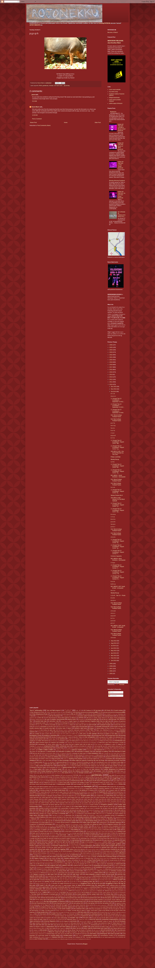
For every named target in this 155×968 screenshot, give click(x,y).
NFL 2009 (117, 829)
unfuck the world (94, 919)
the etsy (100, 896)
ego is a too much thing (45, 760)
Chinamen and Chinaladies (58, 742)
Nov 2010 (114, 389)
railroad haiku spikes (44, 849)
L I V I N (45, 806)
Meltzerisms (48, 819)
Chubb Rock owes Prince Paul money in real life (111, 742)
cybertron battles (77, 750)
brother (122, 733)
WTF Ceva (78, 935)
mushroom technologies (45, 824)
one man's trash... (58, 85)
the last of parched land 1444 (40, 903)
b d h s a (113, 584)
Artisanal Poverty (120, 723)
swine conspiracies (118, 889)
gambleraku (45, 85)
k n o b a (113, 514)
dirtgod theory (62, 755)
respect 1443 (56, 856)
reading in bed (118, 851)
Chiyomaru (70, 742)
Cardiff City (70, 739)
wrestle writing (55, 935)
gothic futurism (90, 779)
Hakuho (46, 782)
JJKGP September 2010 (61, 802)
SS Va (79, 881)
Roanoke (81, 858)
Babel (71, 724)
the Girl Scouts (67, 899)
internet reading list (119, 793)
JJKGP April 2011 (46, 797)
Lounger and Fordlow (52, 813)
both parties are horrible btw (70, 733)
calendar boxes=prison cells (38, 739)
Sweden (109, 889)
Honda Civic (113, 786)
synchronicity (52, 890)
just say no (105, 802)
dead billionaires (42, 751)
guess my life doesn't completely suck (100, 780)
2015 (111, 372)
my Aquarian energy (77, 824)
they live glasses (115, 908)
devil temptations (93, 753)
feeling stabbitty (113, 765)
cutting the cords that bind (62, 749)
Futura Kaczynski (66, 775)
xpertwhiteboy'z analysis (90, 935)
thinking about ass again (58, 912)
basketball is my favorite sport (48, 726)
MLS (102, 820)
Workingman (103, 933)
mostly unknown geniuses (63, 822)
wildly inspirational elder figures (38, 932)
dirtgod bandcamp (114, 97)
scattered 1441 (42, 865)
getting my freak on (66, 777)
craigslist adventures (79, 748)
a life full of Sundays (54, 716)
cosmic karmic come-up (113, 746)
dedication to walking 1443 (103, 751)
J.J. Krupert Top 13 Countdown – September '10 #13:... (117, 405)
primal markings (46, 845)
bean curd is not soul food (79, 726)
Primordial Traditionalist (59, 845)
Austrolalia (52, 724)
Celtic (116, 739)
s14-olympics (118, 862)
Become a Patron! (113, 32)
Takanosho (92, 890)
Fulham (48, 775)
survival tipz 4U (50, 889)
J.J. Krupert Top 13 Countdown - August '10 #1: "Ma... (117, 442)
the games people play (54, 899)
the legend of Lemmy (120, 903)
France (122, 771)
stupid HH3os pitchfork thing (86, 885)
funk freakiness (56, 775)
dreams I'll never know (112, 757)
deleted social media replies (49, 753)
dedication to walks (119, 751)
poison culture (107, 842)
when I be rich (77, 928)
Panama (82, 836)
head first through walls (49, 784)
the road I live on (80, 907)
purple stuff (87, 847)
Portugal (97, 844)
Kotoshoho (79, 804)
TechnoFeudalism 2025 (74, 892)
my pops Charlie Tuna (84, 826)
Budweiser (113, 111)
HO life (63, 786)
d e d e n (113, 600)
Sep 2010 (114, 641)
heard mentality (77, 784)
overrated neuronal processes (69, 836)
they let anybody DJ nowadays (100, 908)
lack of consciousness (91, 806)
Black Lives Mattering (102, 730)
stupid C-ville (44, 885)
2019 (111, 362)
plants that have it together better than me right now (53, 842)
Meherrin (33, 819)
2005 (111, 673)
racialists (32, 849)
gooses (82, 779)
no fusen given (68, 831)
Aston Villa (39, 724)
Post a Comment (37, 119)
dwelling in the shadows (76, 758)
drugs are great (55, 758)
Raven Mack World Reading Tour (52, 851)
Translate (121, 684)
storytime (55, 883)
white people (43, 930)
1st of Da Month (66, 712)
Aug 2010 (114, 643)
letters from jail (108, 808)
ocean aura (76, 833)
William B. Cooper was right (56, 932)
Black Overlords (114, 730)
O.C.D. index (55, 833)
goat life (107, 777)
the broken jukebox (80, 894)
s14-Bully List (77, 862)
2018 (111, 364)
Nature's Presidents (109, 827)
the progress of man (45, 907)
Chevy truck (109, 740)
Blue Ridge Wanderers (78, 731)
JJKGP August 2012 (72, 797)
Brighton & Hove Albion (111, 733)
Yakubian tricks (56, 937)
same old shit (74, 863)
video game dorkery (75, 923)
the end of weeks (92, 896)
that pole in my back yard (50, 894)
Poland (116, 842)
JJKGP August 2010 (59, 797)
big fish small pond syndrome (77, 730)
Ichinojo (95, 792)
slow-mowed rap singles (69, 876)
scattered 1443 (65, 865)
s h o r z (113, 613)
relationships (75, 855)
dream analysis (98, 757)
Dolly (107, 755)
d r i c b (113, 393)
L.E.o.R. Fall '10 (54, 806)
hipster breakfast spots (45, 786)
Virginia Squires (116, 923)
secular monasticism (86, 867)
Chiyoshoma (86, 742)
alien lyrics (89, 717)
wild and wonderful (105, 930)
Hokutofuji (69, 786)
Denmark (69, 753)
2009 (111, 663)
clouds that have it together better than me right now (79, 744)
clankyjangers (41, 744)
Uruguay (65, 921)
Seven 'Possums (35, 870)
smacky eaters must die (85, 876)
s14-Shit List (38, 863)
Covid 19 (69, 748)
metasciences (88, 819)
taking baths (115, 890)
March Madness (41, 817)
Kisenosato (45, 804)
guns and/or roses (118, 780)
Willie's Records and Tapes (109, 932)
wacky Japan (64, 924)
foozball (65, 771)
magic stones (33, 815)
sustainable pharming (76, 889)
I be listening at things (43, 790)
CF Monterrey (54, 740)
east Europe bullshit (91, 758)
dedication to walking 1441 (66, 751)
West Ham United (50, 928)
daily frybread (98, 750)
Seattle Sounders (74, 867)
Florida (47, 769)
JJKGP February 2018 (35, 799)
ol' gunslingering (121, 833)
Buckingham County (35, 735)
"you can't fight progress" (54, 710)
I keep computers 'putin (111, 790)
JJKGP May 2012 (99, 801)
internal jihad (107, 794)
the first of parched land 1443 (71, 898)
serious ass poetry (88, 869)
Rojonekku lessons (34, 860)
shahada (72, 870)
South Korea (85, 879)
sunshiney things (95, 887)
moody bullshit (45, 822)
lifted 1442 (42, 810)
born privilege (35, 733)
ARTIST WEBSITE (35, 25)
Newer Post (33, 122)
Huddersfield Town (73, 788)
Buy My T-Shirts (78, 737)
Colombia (32, 746)
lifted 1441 (33, 810)
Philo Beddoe (120, 838)
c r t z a (113, 517)
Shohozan (43, 872)
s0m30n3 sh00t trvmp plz (37, 862)
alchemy (81, 717)
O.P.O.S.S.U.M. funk (66, 833)
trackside (117, 915)
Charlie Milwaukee (84, 740)
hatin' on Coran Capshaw (116, 782)
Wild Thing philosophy (120, 930)
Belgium (92, 728)
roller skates (68, 860)
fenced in (34, 767)
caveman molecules (107, 739)
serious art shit (77, 869)
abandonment (109, 716)
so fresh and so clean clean (37, 878)
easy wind (101, 758)
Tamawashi (32, 892)
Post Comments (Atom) (44, 125)
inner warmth (91, 793)
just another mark (86, 802)
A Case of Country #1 (41, 716)
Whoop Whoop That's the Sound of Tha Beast (79, 930)
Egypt (55, 760)
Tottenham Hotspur (59, 915)
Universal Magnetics (50, 921)
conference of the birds (79, 746)
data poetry (32, 751)
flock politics (38, 769)
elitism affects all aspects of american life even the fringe (88, 760)
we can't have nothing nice (65, 926)
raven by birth (36, 851)
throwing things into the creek (107, 912)
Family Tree (49, 765)
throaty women (93, 912)
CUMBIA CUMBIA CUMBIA (45, 750)
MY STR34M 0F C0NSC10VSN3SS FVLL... (121, 214)
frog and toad (95, 772)
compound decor (49, 746)
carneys (77, 739)
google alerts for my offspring (58, 779)
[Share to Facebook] (62, 83)
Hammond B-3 (53, 782)
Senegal (39, 869)
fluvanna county (56, 769)
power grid (104, 844)
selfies (31, 869)
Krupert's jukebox (107, 804)
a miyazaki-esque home (69, 716)
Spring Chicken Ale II (117, 495)
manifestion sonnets (109, 815)
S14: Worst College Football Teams (116, 415)
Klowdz (64, 804)
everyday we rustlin (88, 762)
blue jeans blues (66, 731)
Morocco (53, 822)
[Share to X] (60, 83)
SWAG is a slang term (90, 889)
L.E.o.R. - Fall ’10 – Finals (118, 595)
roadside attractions (69, 858)
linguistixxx (97, 810)
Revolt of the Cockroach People (107, 856)
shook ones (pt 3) (52, 872)
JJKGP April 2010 (34, 797)
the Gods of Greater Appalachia (81, 899)
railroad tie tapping (59, 849)
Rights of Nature (39, 858)
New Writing (74, 829)
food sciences (96, 769)
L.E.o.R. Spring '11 (66, 806)
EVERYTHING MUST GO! (36, 764)
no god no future (78, 831)
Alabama (73, 717)
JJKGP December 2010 (87, 797)
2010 (111, 384)
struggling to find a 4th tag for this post (91, 883)
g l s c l (113, 623)
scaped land (119, 863)
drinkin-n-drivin (45, 758)
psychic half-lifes (41, 847)
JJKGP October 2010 (46, 802)
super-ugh (105, 887)
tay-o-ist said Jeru (54, 892)
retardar (94, 856)
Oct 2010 (113, 391)
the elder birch (82, 896)
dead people (51, 751)
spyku (65, 881)
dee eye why (36, 753)
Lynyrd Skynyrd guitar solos (91, 813)
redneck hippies (59, 855)
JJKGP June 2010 (111, 799)
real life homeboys (41, 853)
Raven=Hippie (87, 851)
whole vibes (63, 930)
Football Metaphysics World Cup (50, 771)
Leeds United (89, 808)
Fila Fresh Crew (79, 767)
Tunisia (122, 917)
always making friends (37, 719)
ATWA (40, 85)
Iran (65, 795)
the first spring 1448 (41, 899)
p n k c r (113, 526)
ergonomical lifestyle (61, 762)
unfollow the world (82, 919)
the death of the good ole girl (46, 896)
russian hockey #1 (114, 860)
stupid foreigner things (69, 885)
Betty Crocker (63, 730)
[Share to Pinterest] (64, 83)
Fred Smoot (57, 772)
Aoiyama (116, 721)
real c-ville (32, 853)
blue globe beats (55, 731)
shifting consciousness (103, 870)
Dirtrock (71, 755)
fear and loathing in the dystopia (80, 765)
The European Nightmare (110, 896)
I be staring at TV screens (86, 790)
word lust (84, 933)
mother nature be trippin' (89, 822)
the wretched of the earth (81, 908)
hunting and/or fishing (91, 788)
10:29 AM (35, 115)
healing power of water (63, 784)
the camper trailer (94, 894)
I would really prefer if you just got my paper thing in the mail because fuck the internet (62, 792)
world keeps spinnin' (43, 935)
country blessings (48, 748)
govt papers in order (103, 779)
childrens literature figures (42, 742)
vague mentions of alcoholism (39, 923)
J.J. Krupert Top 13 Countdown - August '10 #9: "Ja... (117, 546)
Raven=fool (77, 851)
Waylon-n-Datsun (40, 926)
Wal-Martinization (95, 924)
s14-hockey (110, 862)
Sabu (66, 863)
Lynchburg (79, 813)
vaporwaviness (53, 923)
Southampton (94, 879)
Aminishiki (81, 719)
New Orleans (66, 829)
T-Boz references (61, 890)
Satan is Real (100, 863)
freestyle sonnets (84, 773)
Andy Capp (64, 721)
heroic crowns (106, 784)
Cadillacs (110, 737)
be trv (69, 726)
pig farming (66, 85)
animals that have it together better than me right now (95, 721)
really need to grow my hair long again (90, 853)
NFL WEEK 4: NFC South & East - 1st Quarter (118, 626)
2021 (111, 357)
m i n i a (113, 590)
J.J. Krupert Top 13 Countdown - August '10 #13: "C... (117, 577)
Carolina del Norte (86, 739)
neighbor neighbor (120, 827)
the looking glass (35, 905)
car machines (61, 739)
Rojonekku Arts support (117, 858)
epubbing (52, 762)
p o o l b (113, 521)
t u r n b (113, 487)
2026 (111, 345)
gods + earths (33, 779)
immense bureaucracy (117, 792)
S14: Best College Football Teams (116, 419)
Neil (32, 829)
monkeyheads (35, 822)
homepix (51, 85)
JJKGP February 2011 (117, 797)
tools (37, 915)
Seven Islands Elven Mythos (49, 870)
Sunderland (85, 887)
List (102, 810)
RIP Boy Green (51, 858)
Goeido (41, 779)
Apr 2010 (114, 653)
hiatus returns (33, 786)
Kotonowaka (71, 804)
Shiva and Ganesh (34, 872)
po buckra (98, 842)
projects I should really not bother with (106, 845)
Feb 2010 (114, 658)
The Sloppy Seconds (93, 907)
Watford (32, 926)
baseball (36, 726)
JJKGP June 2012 (39, 801)
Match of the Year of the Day (66, 817)
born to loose (45, 733)
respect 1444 (66, 856)
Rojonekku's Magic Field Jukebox (52, 860)
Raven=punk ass (107, 851)
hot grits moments (56, 788)
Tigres (31, 914)
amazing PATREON (104, 23)
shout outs (89, 872)
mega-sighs (109, 817)
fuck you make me (39, 775)
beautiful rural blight (118, 726)
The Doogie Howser (71, 896)
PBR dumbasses (114, 836)
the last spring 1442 (77, 903)
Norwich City (112, 831)
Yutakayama (81, 939)
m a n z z (113, 396)
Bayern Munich (62, 726)
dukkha (65, 758)
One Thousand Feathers (77, 835)
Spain (31, 881)
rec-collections (120, 853)
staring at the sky (89, 881)
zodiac (87, 939)
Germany (56, 777)
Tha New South (35, 894)
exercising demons (64, 764)
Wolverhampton (121, 932)
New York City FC (85, 829)
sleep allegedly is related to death (95, 874)
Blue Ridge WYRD (90, 731)
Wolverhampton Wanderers (37, 933)
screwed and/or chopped (52, 867)
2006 (111, 671)
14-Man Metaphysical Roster (37, 712)
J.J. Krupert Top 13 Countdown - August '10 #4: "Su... (117, 471)
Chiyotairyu (93, 742)
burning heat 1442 (113, 735)
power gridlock (116, 844)
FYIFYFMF (75, 775)
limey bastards (89, 810)
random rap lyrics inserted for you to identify (112, 849)
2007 (111, 668)
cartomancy (96, 739)
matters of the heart (98, 817)
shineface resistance (117, 871)
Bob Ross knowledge (102, 731)
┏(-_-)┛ (78, 710)
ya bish (42, 937)
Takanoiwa (85, 890)
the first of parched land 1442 (51, 898)
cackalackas (102, 737)
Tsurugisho (116, 917)
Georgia (50, 777)
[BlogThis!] (58, 83)
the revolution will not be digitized (63, 907)
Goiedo (47, 779)
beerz (69, 728)
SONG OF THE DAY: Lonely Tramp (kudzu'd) (120, 165)
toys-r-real (94, 916)
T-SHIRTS (70, 890)
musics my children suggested (62, 824)
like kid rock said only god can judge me (73, 810)
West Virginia (61, 928)
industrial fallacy (79, 794)
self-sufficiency (119, 867)
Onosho (114, 835)
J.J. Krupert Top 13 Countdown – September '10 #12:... (117, 400)
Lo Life (90, 812)
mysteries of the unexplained (110, 826)
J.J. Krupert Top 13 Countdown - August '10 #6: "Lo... (117, 505)
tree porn (85, 917)
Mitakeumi (81, 820)
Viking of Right (87, 923)
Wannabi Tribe (106, 924)
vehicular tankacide (63, 923)
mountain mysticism (115, 822)
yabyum (48, 937)
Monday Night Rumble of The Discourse (115, 820)
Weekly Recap (115, 459)
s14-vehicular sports (58, 863)
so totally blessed (52, 878)
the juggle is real (38, 901)
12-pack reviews (118, 710)
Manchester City (69, 815)
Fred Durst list (47, 772)
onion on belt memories (93, 835)
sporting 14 (47, 881)
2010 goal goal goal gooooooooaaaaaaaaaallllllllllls (112, 712)
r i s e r (113, 433)
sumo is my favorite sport (60, 887)
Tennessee (94, 892)
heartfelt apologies (96, 784)
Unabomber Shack (71, 919)
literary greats (109, 810)
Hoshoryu (48, 788)
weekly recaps (105, 926)
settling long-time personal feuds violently (114, 869)
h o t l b (113, 581)
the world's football (65, 908)
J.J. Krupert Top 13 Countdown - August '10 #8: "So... (117, 541)
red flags (36, 855)
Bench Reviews (110, 728)
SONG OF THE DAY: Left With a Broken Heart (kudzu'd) (121, 127)
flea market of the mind (118, 767)
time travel (43, 914)
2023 (111, 352)
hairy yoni (38, 782)
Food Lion (85, 769)
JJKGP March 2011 (52, 801)
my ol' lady (72, 826)
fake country (39, 765)
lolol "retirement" (115, 812)
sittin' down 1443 (78, 874)
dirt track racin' (38, 755)
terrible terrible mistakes (105, 892)
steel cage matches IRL (112, 881)
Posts (111, 692)
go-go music (99, 777)
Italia (75, 795)
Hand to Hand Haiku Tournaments (68, 782)
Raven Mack (35, 107)
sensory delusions (48, 869)
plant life (117, 840)
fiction (59, 767)
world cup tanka (115, 933)
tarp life (39, 892)
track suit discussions (106, 915)
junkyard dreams (75, 802)
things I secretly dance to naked (76, 910)
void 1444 (47, 925)
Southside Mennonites (105, 879)
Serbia (69, 869)
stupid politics (102, 885)
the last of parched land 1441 (77, 901)
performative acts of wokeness (88, 838)
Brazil (101, 733)
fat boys (68, 765)
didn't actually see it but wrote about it (110, 753)
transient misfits (40, 917)
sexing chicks (63, 871)
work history (93, 933)
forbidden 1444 (112, 771)
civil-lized (32, 744)
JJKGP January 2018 (63, 799)
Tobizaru (64, 914)
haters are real (104, 782)
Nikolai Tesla (43, 831)
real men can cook (62, 853)
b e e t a (113, 519)
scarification (33, 865)
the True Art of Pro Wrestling (49, 908)
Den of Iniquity (61, 753)
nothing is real (121, 831)
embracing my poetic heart (115, 760)
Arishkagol (65, 723)
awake (59, 724)
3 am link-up (58, 714)
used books (73, 921)
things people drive (42, 912)
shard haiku (79, 871)
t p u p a (113, 524)
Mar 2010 (114, 655)
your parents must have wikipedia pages (58, 939)
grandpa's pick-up (39, 780)
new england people (55, 829)
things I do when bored (47, 910)
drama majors (87, 757)
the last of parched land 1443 (117, 901)
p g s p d (113, 435)
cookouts (89, 746)
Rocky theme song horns (103, 858)
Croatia (114, 748)
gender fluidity (120, 775)
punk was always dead (54, 847)
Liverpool (37, 812)
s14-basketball (58, 862)
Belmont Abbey (100, 728)
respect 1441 (35, 856)
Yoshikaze (77, 937)
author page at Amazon (115, 103)
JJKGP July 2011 (88, 799)
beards (92, 726)
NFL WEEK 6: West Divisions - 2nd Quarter (118, 559)
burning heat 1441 (99, 735)
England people (38, 762)
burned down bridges (85, 735)
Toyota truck (84, 916)
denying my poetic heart (79, 753)
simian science (98, 872)
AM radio (47, 719)
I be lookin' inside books (58, 790)
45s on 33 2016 (97, 714)
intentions (98, 793)
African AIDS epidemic (63, 717)
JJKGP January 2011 (49, 799)
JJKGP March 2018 (64, 801)
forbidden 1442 (88, 771)
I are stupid (115, 788)
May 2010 (114, 650)
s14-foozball (101, 862)
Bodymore (112, 731)
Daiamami (89, 749)
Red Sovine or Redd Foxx (46, 855)
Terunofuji (115, 892)
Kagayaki (112, 802)
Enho (46, 762)
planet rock (98, 840)
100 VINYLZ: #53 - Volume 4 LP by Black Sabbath (118, 499)
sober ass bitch (63, 878)
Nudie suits (35, 833)
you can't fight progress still (107, 937)
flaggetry (106, 767)
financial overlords (90, 767)
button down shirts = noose (65, 737)
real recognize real (73, 853)
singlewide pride (121, 872)
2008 (111, 666)
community (39, 746)
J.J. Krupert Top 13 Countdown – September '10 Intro (117, 411)
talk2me (122, 890)
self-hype (108, 867)
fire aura (99, 767)
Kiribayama (37, 804)
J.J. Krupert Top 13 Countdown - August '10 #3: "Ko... (117, 466)
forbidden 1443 (100, 771)
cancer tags (52, 739)
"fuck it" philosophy (36, 710)
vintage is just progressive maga (102, 923)
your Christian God (40, 939)
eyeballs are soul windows (79, 764)
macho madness (119, 813)
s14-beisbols (69, 862)
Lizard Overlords (81, 812)
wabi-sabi (55, 924)
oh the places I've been (88, 833)
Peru (114, 838)
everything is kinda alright (117, 762)
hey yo (115, 784)
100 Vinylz (107, 710)
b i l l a (112, 618)
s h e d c (113, 537)
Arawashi (51, 723)
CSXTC (33, 749)
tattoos (45, 892)
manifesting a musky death (95, 815)
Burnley (54, 737)
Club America (98, 744)
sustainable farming (63, 889)
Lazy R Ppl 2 (111, 806)
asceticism (32, 724)
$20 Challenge (87, 710)
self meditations (97, 867)
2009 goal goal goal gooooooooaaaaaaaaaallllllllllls (85, 712)
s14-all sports (49, 862)
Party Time (88, 836)
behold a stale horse (81, 728)
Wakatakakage (85, 924)
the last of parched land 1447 (60, 903)
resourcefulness (121, 855)
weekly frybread (95, 926)
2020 (111, 359)
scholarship (96, 865)
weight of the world (116, 926)
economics (109, 758)
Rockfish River (90, 858)
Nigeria (36, 831)
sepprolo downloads (60, 869)
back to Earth (92, 724)
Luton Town (71, 813)
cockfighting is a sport (109, 744)
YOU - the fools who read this (90, 937)
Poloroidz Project (45, 844)
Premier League (34, 845)
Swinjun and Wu (34, 890)
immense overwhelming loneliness (38, 793)
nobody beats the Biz (91, 831)
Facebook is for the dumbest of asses (100, 764)
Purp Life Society (77, 847)
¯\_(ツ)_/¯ (68, 710)
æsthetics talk (33, 717)
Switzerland (44, 890)
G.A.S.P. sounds (85, 775)
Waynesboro (50, 926)
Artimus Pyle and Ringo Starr (105, 723)
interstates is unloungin (46, 795)
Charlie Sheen (94, 740)
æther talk (40, 717)
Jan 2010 (114, 660)
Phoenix (38, 840)
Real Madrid (52, 853)
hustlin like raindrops (104, 788)
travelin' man (74, 917)
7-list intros (120, 714)
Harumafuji (95, 782)
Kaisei (117, 802)
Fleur (31, 769)
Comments (113, 695)
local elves (97, 812)
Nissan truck (57, 831)
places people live (87, 840)
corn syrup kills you (99, 746)
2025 (111, 347)
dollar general (99, 755)
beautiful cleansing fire (103, 726)
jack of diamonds (98, 795)
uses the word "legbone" (86, 921)
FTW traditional (117, 772)
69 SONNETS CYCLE (110, 714)
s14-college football (89, 862)
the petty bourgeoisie (101, 905)
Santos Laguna (91, 863)
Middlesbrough (120, 819)
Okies (113, 833)
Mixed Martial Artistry (92, 821)
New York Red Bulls (96, 829)
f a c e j (113, 428)
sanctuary (82, 863)
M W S (103, 813)
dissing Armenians (89, 755)
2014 (111, 374)
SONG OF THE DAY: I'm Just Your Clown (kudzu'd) (121, 195)
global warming (89, 777)
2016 (111, 369)
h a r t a (113, 430)
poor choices (56, 844)
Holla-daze (77, 786)
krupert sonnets (94, 804)
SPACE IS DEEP (118, 879)
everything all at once (101, 762)
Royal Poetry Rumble (94, 860)
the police (111, 905)
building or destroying (50, 735)
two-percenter (52, 919)
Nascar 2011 (63, 827)
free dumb (65, 773)
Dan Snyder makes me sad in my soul (114, 749)
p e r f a (113, 423)
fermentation (52, 767)
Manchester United (81, 815)
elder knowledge (64, 760)
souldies (77, 879)
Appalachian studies (40, 723)
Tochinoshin (71, 914)
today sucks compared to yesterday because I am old (92, 914)
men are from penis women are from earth (64, 819)
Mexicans (110, 819)
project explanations (87, 845)
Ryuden (123, 860)
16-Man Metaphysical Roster (53, 712)
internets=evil (33, 795)
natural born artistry (96, 827)
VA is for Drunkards (120, 921)
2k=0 (52, 714)
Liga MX (59, 810)
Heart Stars (86, 784)
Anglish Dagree (73, 721)
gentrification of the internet (37, 777)
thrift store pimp (82, 912)
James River (109, 795)
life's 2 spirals (119, 808)
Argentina (57, 723)
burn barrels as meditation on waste (68, 735)
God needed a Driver (117, 777)
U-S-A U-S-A (61, 919)
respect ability (87, 856)
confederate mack (64, 746)
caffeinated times (119, 737)
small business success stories (101, 876)
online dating (107, 835)
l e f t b (112, 462)
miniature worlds (70, 821)
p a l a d (113, 620)
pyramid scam (106, 847)
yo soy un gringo (68, 937)
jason (33, 94)
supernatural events (116, 887)
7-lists (31, 716)
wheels (68, 928)
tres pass (94, 917)
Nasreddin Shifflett (73, 827)
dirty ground (79, 755)
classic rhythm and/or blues (55, 744)
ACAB (122, 716)
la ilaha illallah (78, 806)
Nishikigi (50, 831)
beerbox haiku (61, 728)
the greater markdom (97, 899)
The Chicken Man (108, 894)
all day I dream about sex (100, 717)
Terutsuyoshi (122, 892)
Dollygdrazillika (115, 755)
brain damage (93, 733)
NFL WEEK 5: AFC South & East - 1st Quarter (118, 587)
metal (79, 819)
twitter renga (43, 919)
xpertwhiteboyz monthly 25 (108, 935)
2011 (111, 382)
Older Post (98, 122)
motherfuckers (103, 822)
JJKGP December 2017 (102, 797)
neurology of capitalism (41, 829)
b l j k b (113, 598)
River (59, 858)
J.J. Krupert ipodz (84, 795)
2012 (111, 379)
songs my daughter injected (66, 879)
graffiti (114, 779)
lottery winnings (40, 813)
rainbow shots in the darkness (77, 849)
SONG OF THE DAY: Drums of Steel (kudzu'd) (120, 146)
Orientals (34, 836)
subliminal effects (114, 885)
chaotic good (74, 740)
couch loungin (37, 748)
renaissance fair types (96, 855)
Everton (79, 762)
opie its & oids (121, 835)
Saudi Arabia (110, 863)
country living (59, 748)
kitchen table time (55, 804)
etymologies (72, 762)
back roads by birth (81, 724)
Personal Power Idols (104, 838)
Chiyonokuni (78, 742)
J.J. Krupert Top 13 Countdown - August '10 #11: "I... (117, 566)
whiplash (35, 930)
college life (120, 744)
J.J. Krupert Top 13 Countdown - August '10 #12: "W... (117, 572)
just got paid (96, 802)
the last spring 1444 (106, 903)
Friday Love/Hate (116, 457)
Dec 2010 (114, 386)
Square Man (73, 881)
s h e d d (113, 637)
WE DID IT (78, 926)
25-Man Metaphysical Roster (39, 714)
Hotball (64, 788)
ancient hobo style (41, 721)
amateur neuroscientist (57, 719)
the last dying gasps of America (54, 901)
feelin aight (104, 765)
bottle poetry (83, 733)
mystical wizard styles (41, 827)
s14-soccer (48, 863)
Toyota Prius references (73, 915)
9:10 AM (34, 101)
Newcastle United (107, 829)
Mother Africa (76, 822)
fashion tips (60, 765)
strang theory (75, 883)
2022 (111, 355)
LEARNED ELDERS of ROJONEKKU (48, 808)
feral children (43, 767)
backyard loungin (105, 724)
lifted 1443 (51, 810)
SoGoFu (72, 878)
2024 (111, 350)
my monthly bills (60, 826)
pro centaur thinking (74, 845)
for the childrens (75, 771)
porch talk (65, 844)
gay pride (111, 775)
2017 (111, 367)
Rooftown (75, 860)
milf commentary (39, 820)
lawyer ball (102, 806)
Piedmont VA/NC (65, 840)
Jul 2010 (113, 645)
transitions (48, 917)
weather (85, 926)
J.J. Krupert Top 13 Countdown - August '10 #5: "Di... (117, 491)
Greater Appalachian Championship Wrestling (57, 780)
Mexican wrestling (100, 819)
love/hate (62, 813)
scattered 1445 (87, 865)
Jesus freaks (119, 795)
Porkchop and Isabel (76, 844)
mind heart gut (59, 821)
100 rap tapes (97, 710)
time (35, 914)
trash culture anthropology (60, 917)
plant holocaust (108, 840)
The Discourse (59, 896)
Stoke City (48, 883)
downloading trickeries (67, 757)
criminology (106, 748)
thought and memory (71, 912)
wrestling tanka (67, 935)
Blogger (85, 944)
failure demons (116, 764)
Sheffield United (91, 870)
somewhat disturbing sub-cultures (48, 879)
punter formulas (67, 847)
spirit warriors (38, 881)
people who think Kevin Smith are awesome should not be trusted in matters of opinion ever (54, 838)
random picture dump (93, 849)
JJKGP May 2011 (87, 801)
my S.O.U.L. (97, 826)
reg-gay (67, 855)
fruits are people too (106, 772)
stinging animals (40, 883)
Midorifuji (32, 820)
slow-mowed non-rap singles (52, 876)
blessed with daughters (43, 731)
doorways (43, 757)
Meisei (41, 819)
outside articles (55, 836)
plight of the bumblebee (88, 842)
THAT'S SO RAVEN (66, 894)
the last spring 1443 (91, 903)
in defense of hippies (54, 793)
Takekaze (107, 890)
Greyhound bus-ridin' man (78, 780)
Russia (105, 860)
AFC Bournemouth (51, 717)
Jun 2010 (114, 648)
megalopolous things (120, 817)
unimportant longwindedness (110, 919)
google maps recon (73, 779)
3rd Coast (66, 714)
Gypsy (31, 782)
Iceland (89, 792)
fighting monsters (68, 767)
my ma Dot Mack (50, 826)
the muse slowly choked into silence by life (82, 905)
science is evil (107, 865)
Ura (60, 921)
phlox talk (32, 840)
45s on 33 (74, 714)
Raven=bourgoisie (67, 851)
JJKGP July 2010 (76, 799)
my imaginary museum (111, 824)
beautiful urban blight (49, 728)
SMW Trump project (118, 876)
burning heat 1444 (43, 737)
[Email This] (56, 83)
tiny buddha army (54, 914)
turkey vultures (33, 919)
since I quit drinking (111, 872)
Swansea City (101, 889)
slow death (111, 874)
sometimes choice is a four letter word (101, 878)
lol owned (106, 812)
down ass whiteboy (53, 757)
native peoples (84, 828)
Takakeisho (78, 890)
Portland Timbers (88, 844)
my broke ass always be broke (93, 824)
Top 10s (43, 915)
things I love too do (61, 910)
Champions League (64, 740)
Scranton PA (40, 867)
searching (65, 867)
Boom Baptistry (121, 732)
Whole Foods (53, 930)
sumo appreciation (44, 887)
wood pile (77, 933)
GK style (82, 777)
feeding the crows (95, 765)
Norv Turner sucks (103, 831)
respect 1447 (77, 856)
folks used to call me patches (73, 769)
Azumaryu (65, 724)
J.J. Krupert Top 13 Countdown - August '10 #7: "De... (117, 510)
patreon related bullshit (100, 836)
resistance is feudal (109, 855)
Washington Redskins (117, 924)
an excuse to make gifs (92, 719)
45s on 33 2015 (86, 714)
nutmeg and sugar (45, 833)
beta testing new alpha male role (49, 730)
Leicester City (98, 808)
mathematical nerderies (82, 817)
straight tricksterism (64, 883)
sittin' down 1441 (52, 874)
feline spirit (122, 765)
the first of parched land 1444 (91, 898)
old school (44, 835)
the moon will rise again (60, 905)
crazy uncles (97, 748)
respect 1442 (45, 856)
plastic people (75, 842)
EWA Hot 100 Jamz (50, 764)
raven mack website (115, 89)
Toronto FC (49, 915)
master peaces (52, 817)
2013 (111, 377)
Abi (117, 716)
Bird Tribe (90, 730)
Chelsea (101, 740)
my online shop (113, 91)
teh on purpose (86, 892)
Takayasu (99, 890)
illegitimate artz (103, 792)
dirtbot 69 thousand (49, 755)
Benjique (119, 728)
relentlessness (85, 855)
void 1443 (38, 925)
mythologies (53, 828)
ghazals (75, 777)
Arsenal (72, 723)
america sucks (71, 719)
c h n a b (113, 611)
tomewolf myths (115, 914)
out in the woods (44, 836)
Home (65, 122)
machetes (109, 813)
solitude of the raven (82, 878)
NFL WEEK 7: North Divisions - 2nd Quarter (118, 476)
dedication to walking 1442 (85, 751)
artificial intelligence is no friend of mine (86, 723)
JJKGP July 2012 (99, 799)
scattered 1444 (77, 865)
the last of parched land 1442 (97, 901)
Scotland (116, 865)
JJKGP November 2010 (113, 801)
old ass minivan (35, 835)
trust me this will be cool (105, 917)
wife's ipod (95, 930)
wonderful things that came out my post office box (59, 933)
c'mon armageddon (89, 737)
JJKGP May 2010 (75, 801)
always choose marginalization (118, 717)
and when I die (54, 721)
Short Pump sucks (63, 872)
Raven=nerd (97, 851)
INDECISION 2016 (66, 793)
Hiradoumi (56, 786)
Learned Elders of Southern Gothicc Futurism (72, 808)
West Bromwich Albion (39, 928)
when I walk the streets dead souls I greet (95, 928)
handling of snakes (84, 782)
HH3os (121, 784)
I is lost (100, 790)
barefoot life (117, 724)
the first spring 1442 (108, 898)
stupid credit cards (56, 885)
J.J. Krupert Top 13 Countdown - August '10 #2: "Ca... (117, 447)
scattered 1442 (54, 865)
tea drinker (63, 892)
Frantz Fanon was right (36, 772)
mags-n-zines (44, 815)
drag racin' (78, 757)
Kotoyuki (86, 804)
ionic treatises (58, 795)
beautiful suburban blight (36, 728)
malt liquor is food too (57, 815)
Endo (31, 762)
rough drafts (83, 860)
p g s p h (113, 615)
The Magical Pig (46, 905)
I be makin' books (72, 790)
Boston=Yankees (56, 733)
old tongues (52, 835)
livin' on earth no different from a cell (52, 812)
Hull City (82, 788)
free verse (73, 772)
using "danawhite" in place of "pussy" (103, 921)
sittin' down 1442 (65, 874)
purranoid (96, 847)
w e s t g (113, 425)
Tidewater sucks (120, 912)
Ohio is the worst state (104, 833)
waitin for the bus (74, 924)
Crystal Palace (121, 748)
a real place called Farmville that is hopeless (89, 716)
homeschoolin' (103, 786)
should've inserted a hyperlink (77, 872)
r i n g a (113, 562)
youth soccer (73, 939)
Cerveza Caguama (116, 556)
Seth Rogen (99, 869)
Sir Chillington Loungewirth (38, 874)
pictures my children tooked (51, 840)
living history (69, 812)
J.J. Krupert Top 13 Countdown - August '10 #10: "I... (117, 552)
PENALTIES (122, 836)
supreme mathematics (36, 889)
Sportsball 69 (58, 881)
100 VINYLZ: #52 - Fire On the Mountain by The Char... (117, 453)
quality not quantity (119, 847)
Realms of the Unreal (108, 853)
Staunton (101, 881)
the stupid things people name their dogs (110, 907)
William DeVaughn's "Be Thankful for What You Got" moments (83, 932)
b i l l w (113, 438)
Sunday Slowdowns (75, 887)
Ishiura (70, 795)
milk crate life (48, 820)
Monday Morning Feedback (117, 180)
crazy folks (88, 748)
